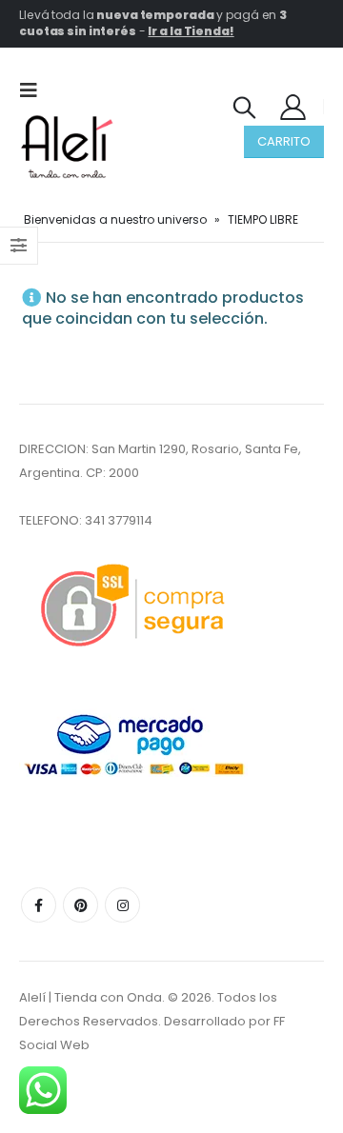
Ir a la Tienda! (190, 31)
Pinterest (80, 905)
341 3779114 (118, 520)
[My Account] (293, 106)
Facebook (38, 905)
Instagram (122, 905)
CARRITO (284, 141)
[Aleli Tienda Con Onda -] (66, 146)
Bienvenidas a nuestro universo (115, 219)
